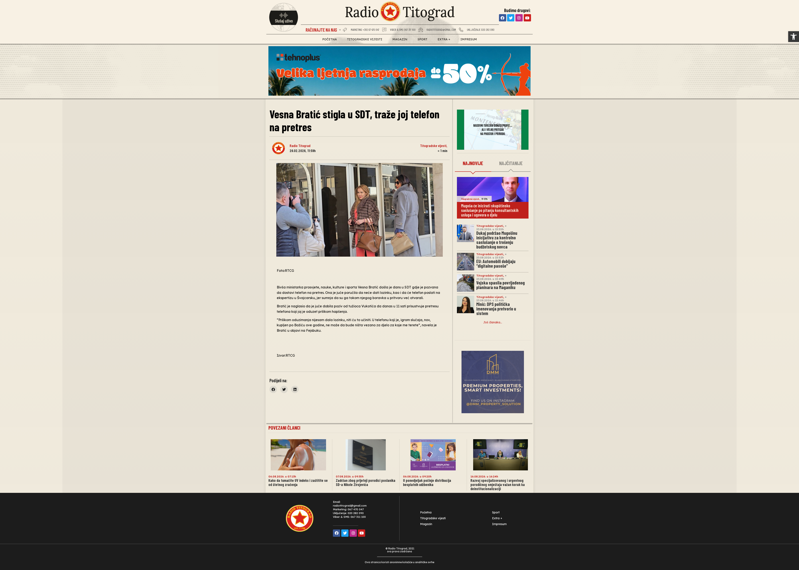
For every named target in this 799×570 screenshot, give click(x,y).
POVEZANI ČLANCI (284, 428)
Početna (329, 39)
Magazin (399, 39)
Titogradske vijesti (364, 39)
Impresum (468, 39)
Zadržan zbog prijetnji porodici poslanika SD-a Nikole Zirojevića (365, 482)
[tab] (473, 163)
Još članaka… (492, 322)
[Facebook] (502, 17)
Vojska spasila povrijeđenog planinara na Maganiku (500, 285)
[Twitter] (510, 17)
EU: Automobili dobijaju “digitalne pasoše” (495, 263)
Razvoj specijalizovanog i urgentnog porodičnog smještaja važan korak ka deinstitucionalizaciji (497, 484)
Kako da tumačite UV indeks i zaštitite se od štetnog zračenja (298, 482)
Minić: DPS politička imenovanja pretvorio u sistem (496, 308)
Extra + (444, 39)
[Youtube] (527, 17)
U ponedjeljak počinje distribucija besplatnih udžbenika (427, 482)
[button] (793, 36)
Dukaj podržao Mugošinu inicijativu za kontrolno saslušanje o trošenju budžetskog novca (496, 239)
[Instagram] (519, 17)
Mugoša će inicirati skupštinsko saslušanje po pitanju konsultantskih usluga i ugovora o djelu (490, 210)
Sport (422, 39)
